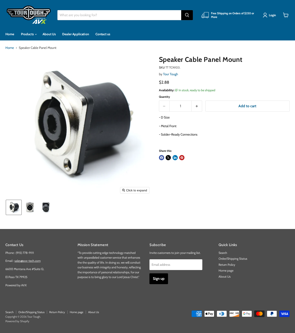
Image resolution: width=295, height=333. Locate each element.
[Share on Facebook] (161, 157)
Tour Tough (170, 74)
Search (223, 253)
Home (9, 34)
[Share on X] (168, 157)
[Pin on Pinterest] (181, 157)
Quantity (164, 96)
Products (27, 34)
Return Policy (227, 265)
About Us (49, 34)
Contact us (102, 34)
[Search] (187, 15)
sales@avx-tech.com (27, 261)
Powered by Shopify (17, 321)
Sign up (159, 278)
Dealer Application (75, 34)
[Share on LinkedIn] (175, 157)
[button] (270, 15)
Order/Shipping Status (233, 259)
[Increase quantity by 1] (197, 106)
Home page (226, 270)
